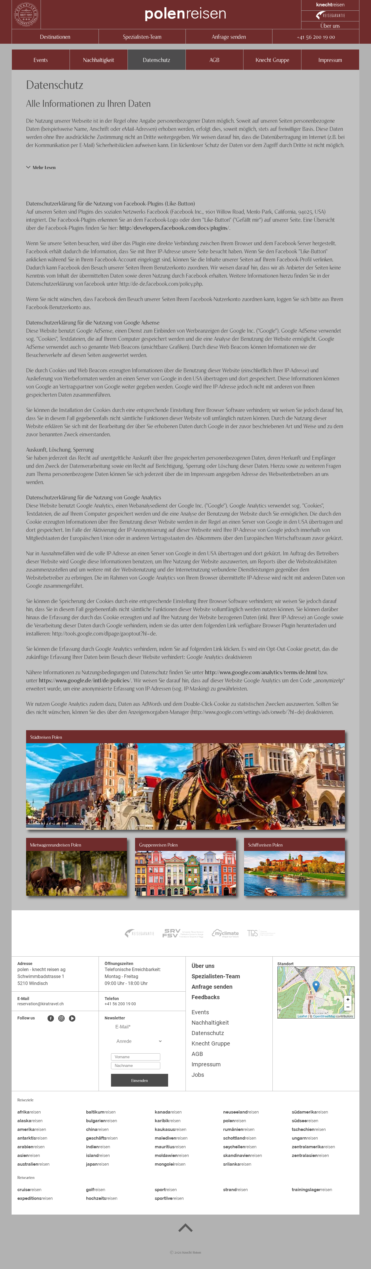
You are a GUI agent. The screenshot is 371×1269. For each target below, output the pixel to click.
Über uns (330, 25)
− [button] (348, 1007)
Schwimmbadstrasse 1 (40, 976)
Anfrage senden (229, 36)
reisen (185, 14)
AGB (214, 59)
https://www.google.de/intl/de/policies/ (85, 680)
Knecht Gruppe (272, 59)
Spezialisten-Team (142, 36)
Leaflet (302, 1016)
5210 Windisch (32, 983)
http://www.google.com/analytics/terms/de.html (261, 672)
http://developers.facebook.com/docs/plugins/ (174, 227)
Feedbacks (206, 997)
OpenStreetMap (324, 1016)
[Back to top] (185, 1229)
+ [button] (348, 999)
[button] (185, 167)
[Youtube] (72, 1018)
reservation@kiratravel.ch (40, 1003)
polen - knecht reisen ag (41, 969)
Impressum (330, 59)
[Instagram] (61, 1018)
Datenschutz (156, 59)
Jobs (198, 1074)
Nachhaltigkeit (98, 59)
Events (41, 59)
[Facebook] (51, 1018)
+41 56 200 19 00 (316, 36)
